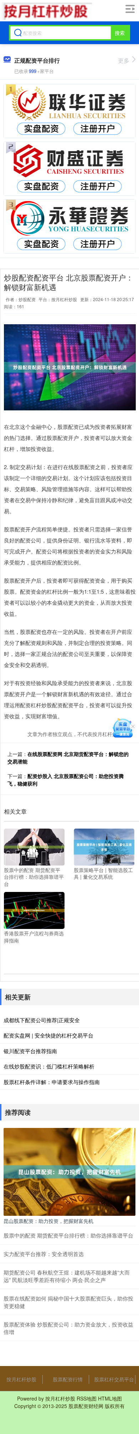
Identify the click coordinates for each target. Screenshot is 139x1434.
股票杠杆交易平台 (114, 1379)
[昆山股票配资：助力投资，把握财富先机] (69, 1171)
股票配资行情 (68, 1379)
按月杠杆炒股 (21, 1379)
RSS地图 (87, 1398)
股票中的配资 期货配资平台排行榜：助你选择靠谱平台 (68, 1235)
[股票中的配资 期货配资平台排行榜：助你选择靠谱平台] (34, 846)
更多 (123, 60)
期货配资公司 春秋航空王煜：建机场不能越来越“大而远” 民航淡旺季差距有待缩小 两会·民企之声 (67, 1275)
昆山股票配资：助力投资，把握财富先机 (48, 1220)
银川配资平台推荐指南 (30, 1051)
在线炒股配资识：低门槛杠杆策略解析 (49, 1066)
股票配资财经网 (85, 1405)
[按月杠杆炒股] (46, 11)
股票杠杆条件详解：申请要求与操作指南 (52, 1082)
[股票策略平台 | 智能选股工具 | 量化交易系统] (104, 846)
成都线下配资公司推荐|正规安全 (42, 1020)
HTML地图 (110, 1398)
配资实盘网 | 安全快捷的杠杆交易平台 (48, 1035)
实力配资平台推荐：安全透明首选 (44, 1253)
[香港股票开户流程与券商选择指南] (34, 909)
